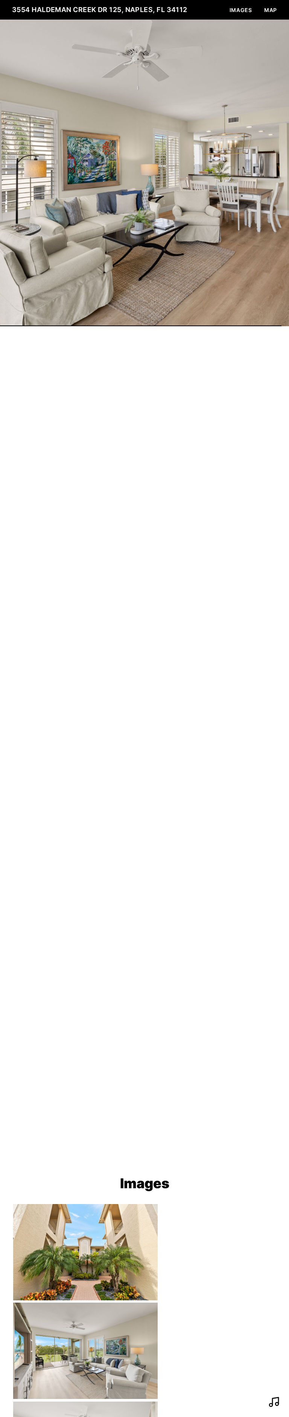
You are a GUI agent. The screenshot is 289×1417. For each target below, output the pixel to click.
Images (241, 10)
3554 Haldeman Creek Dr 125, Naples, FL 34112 (99, 10)
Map (270, 10)
